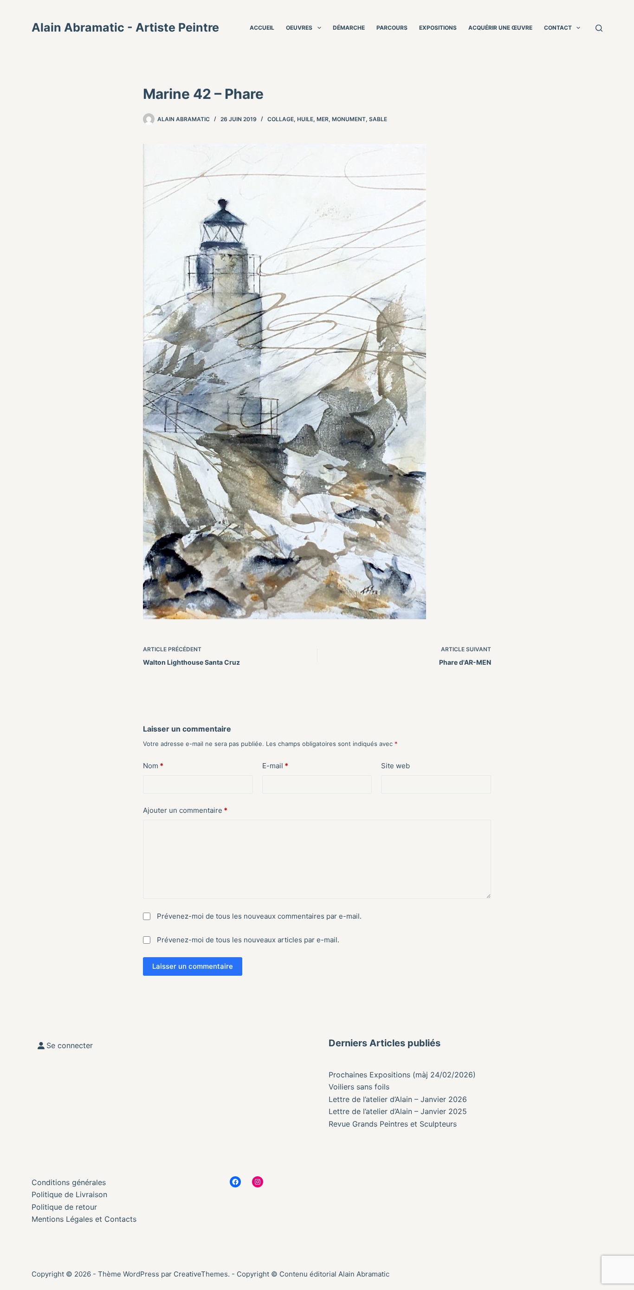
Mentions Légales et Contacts (84, 1219)
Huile (305, 119)
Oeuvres (299, 27)
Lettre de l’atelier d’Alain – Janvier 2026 (398, 1099)
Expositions (438, 27)
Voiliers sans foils (359, 1086)
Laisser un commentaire (192, 966)
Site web (395, 765)
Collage (280, 119)
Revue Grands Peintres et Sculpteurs (393, 1123)
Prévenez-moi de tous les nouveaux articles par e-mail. (248, 939)
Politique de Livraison (69, 1194)
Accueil (262, 27)
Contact (558, 27)
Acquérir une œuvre (500, 27)
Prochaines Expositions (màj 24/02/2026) (402, 1074)
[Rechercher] (598, 28)
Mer (323, 119)
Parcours (392, 27)
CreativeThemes (201, 1274)
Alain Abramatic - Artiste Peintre (125, 27)
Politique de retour (64, 1207)
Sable (378, 119)
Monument (349, 119)
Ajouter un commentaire (185, 810)
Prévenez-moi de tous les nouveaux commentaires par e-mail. (259, 916)
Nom (153, 765)
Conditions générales (69, 1182)
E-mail (275, 765)
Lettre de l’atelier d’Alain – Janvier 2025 (398, 1111)
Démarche (349, 27)
